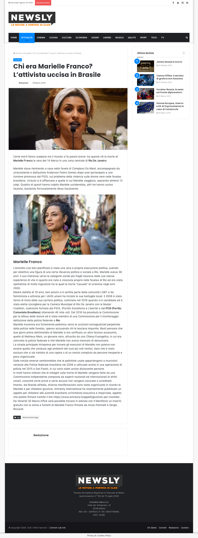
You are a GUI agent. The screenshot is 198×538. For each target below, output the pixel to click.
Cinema (41, 37)
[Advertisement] (130, 19)
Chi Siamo (152, 527)
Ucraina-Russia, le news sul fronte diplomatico (169, 91)
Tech (154, 37)
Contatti (163, 527)
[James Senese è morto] (145, 66)
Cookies (185, 527)
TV (162, 37)
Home (14, 37)
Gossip (95, 37)
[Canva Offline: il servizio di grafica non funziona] (145, 80)
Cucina (53, 37)
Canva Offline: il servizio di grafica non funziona (170, 77)
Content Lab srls (58, 527)
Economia (81, 37)
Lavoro (107, 37)
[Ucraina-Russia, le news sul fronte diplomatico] (145, 94)
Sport (143, 37)
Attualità (26, 37)
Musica (119, 37)
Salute (132, 37)
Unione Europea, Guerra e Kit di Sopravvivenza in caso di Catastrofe (170, 106)
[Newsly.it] (32, 19)
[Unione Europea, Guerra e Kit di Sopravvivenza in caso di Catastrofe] (145, 107)
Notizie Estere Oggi (30, 417)
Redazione (23, 83)
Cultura (66, 37)
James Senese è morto (169, 61)
